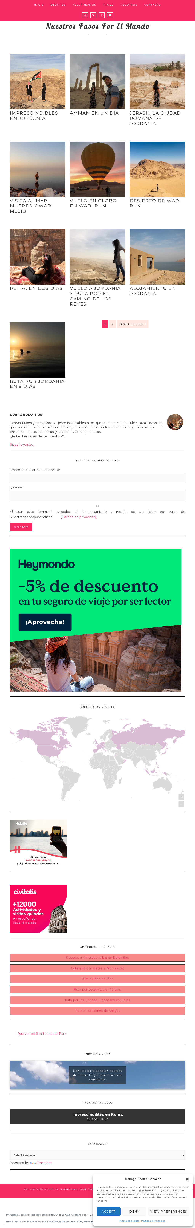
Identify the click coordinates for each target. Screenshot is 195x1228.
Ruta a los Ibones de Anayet (97, 1011)
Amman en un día (94, 113)
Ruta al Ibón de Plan (97, 979)
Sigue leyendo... (22, 444)
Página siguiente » (132, 324)
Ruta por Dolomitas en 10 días (97, 989)
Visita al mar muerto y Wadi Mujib (31, 206)
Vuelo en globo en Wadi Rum (93, 203)
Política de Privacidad (153, 1220)
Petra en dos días (36, 288)
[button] (187, 1179)
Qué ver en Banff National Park (42, 1033)
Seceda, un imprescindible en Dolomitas (97, 957)
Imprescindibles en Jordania (34, 115)
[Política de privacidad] (76, 517)
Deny (134, 1211)
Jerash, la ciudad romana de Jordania (155, 118)
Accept (109, 1211)
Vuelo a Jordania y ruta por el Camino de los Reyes (95, 296)
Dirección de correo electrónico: (35, 470)
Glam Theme (52, 1189)
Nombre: (17, 488)
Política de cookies (129, 1220)
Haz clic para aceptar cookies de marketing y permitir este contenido (97, 1075)
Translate (44, 1163)
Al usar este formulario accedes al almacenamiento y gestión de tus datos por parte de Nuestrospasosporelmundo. (97, 514)
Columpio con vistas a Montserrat (97, 968)
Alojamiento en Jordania (153, 291)
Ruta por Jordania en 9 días (37, 384)
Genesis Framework (75, 1189)
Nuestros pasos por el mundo (98, 26)
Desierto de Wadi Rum (155, 203)
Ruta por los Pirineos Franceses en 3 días (97, 1000)
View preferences (168, 1211)
